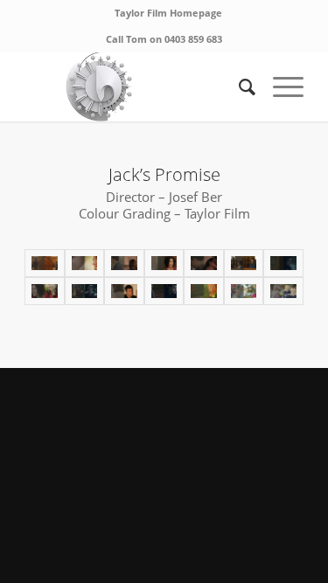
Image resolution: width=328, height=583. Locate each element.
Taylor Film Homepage (168, 12)
